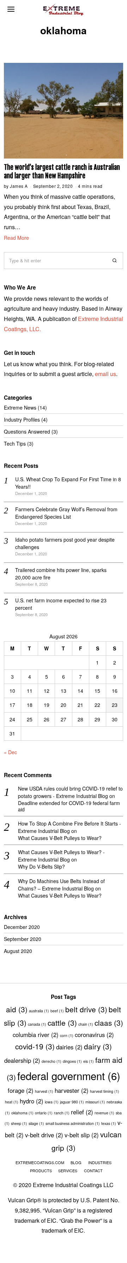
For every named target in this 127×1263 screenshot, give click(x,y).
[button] (114, 260)
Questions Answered (27, 431)
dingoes (72, 1061)
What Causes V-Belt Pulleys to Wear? (60, 838)
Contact (93, 1170)
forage (21, 1090)
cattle (62, 1022)
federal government (68, 1075)
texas (108, 1123)
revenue (104, 1112)
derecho (51, 1061)
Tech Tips (15, 443)
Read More (16, 237)
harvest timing (104, 1091)
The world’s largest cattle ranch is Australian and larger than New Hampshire (62, 171)
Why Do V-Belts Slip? (41, 866)
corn (66, 1035)
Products (41, 1170)
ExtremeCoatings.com (40, 1162)
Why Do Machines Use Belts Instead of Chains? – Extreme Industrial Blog (61, 884)
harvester (72, 1090)
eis (88, 1061)
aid (17, 1009)
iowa (52, 1101)
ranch (61, 1112)
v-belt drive (44, 1135)
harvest (44, 1091)
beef (57, 1010)
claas (109, 1022)
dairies (69, 1047)
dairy (98, 1046)
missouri (95, 1101)
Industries (99, 1162)
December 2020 (22, 926)
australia (39, 1010)
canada (37, 1024)
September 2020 (22, 938)
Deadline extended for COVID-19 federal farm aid (69, 806)
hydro (31, 1101)
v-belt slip (82, 1135)
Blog (76, 1162)
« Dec (10, 752)
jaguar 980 (72, 1101)
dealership (22, 1060)
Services (67, 1170)
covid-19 (35, 1046)
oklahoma (22, 1112)
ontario (44, 1112)
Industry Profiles (22, 419)
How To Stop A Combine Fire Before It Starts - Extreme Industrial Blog (69, 827)
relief (82, 1112)
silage (36, 1123)
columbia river (36, 1034)
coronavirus (94, 1034)
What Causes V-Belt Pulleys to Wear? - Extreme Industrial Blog (61, 855)
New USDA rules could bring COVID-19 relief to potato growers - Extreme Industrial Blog (70, 792)
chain (85, 1024)
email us (105, 374)
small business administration (73, 1123)
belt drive (86, 1009)
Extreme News (20, 407)
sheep (19, 1123)
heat (11, 1101)
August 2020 (18, 950)
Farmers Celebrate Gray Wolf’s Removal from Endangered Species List (66, 513)
